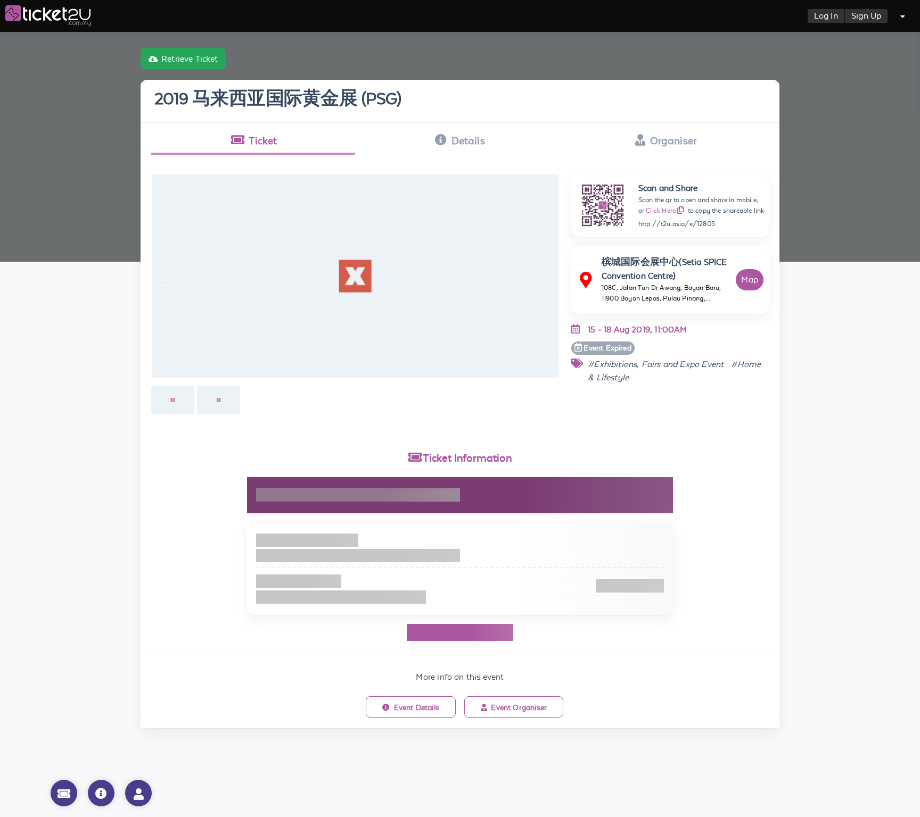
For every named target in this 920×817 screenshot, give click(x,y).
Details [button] (468, 140)
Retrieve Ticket (189, 58)
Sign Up (866, 15)
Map (749, 279)
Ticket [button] (263, 140)
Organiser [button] (673, 140)
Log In (826, 15)
